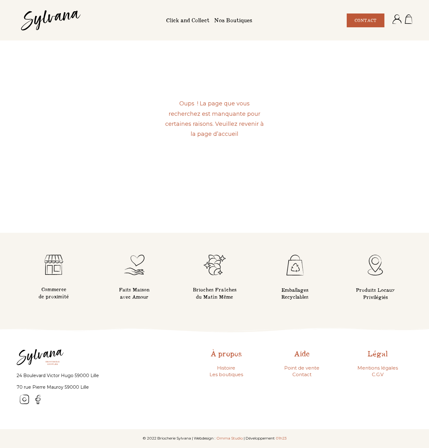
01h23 (281, 438)
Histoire (226, 368)
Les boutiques (226, 374)
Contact (302, 374)
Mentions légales (377, 368)
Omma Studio (229, 438)
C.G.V (377, 374)
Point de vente (301, 368)
